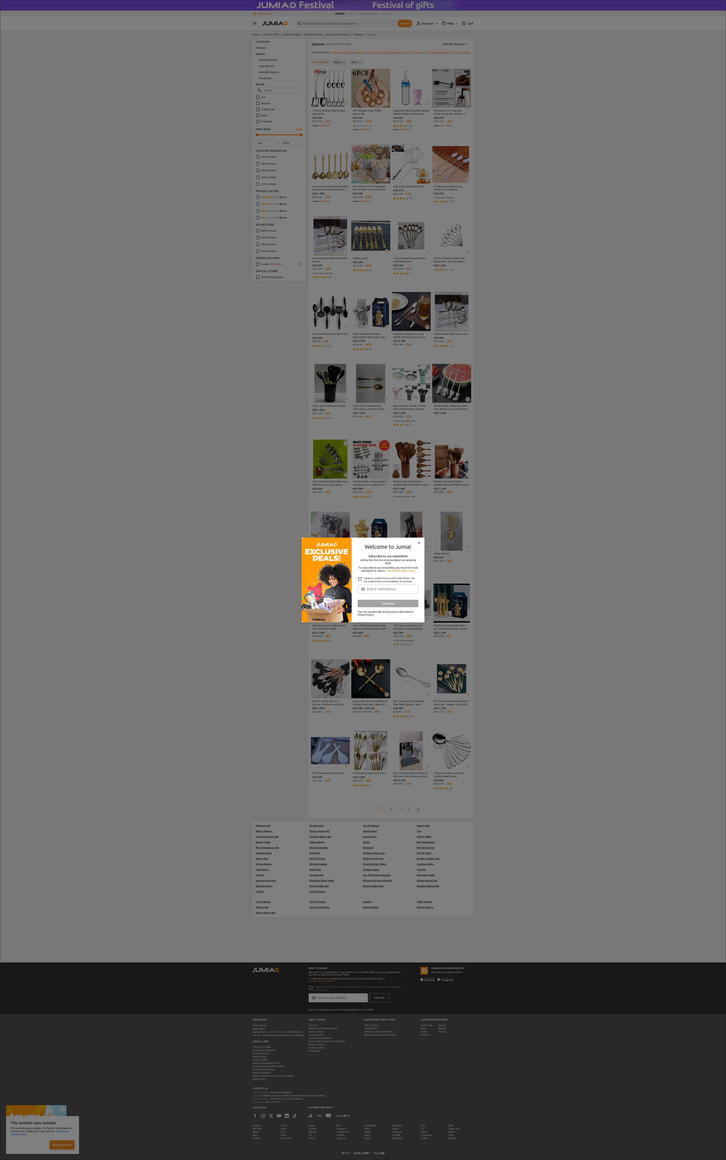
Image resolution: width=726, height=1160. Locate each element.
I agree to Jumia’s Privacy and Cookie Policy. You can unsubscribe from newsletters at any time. (389, 580)
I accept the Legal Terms (400, 570)
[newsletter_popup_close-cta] (419, 543)
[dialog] (363, 580)
